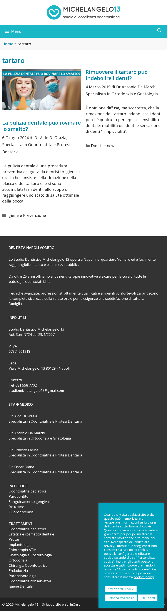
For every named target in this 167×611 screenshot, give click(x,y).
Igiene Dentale (21, 586)
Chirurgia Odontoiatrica (28, 565)
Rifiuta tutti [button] (148, 598)
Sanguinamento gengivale (30, 501)
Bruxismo (16, 506)
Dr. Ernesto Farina (23, 450)
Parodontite (18, 496)
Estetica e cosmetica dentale (31, 534)
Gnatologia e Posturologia (30, 555)
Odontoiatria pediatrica (28, 491)
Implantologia (20, 544)
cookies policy (144, 577)
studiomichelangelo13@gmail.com (36, 390)
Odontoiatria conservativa (30, 581)
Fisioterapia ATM (23, 549)
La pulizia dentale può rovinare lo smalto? (41, 125)
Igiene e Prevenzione (26, 215)
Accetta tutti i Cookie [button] (121, 589)
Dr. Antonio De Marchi (27, 433)
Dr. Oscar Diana (21, 466)
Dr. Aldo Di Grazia (23, 416)
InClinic (75, 604)
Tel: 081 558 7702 (23, 385)
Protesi (14, 539)
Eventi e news (103, 145)
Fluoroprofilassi (21, 512)
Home (7, 43)
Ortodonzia (18, 560)
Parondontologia (23, 575)
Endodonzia (18, 570)
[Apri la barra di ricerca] (159, 30)
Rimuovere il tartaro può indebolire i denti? (117, 75)
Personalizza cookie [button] (121, 598)
